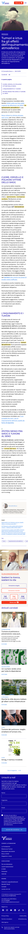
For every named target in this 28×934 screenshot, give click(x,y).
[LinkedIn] (15, 910)
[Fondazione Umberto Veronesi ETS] (5, 3)
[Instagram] (7, 910)
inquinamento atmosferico (15, 541)
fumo (4, 541)
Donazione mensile (14, 590)
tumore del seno (10, 448)
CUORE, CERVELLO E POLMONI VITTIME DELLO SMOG (12, 85)
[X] (23, 910)
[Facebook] (3, 910)
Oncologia (4, 34)
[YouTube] (11, 910)
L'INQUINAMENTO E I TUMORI (12, 89)
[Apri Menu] (25, 3)
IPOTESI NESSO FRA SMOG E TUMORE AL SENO (14, 92)
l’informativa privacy (15, 817)
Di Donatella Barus (7, 71)
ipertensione (11, 197)
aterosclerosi (19, 207)
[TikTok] (19, 910)
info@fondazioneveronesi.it (12, 902)
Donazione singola (14, 585)
